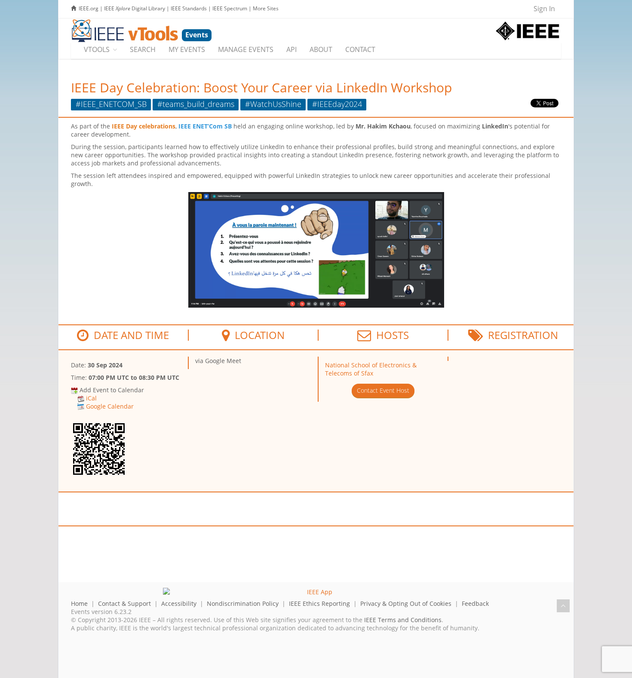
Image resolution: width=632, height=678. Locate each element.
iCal (91, 398)
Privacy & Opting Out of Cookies (405, 603)
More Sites (266, 8)
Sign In (544, 8)
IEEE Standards (189, 8)
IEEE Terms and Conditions (403, 620)
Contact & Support (124, 603)
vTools (97, 49)
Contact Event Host (383, 390)
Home (79, 603)
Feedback (475, 603)
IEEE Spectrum (229, 8)
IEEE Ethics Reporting (319, 603)
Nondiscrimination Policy (243, 603)
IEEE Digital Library (134, 8)
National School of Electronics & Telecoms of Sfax (371, 369)
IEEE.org (88, 8)
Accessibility (178, 603)
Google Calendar (110, 406)
